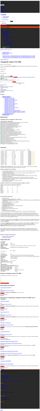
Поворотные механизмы (9, 42)
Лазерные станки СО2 (6, 376)
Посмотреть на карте (4, 393)
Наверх (1, 410)
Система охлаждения (5, 80)
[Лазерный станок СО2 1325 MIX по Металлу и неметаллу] (11, 353)
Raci (7, 38)
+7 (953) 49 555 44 (5, 16)
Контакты (2, 7)
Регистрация (4, 12)
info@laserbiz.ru (5, 17)
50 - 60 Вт (12, 77)
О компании (2, 6)
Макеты (3, 47)
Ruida (9, 76)
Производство (10, 121)
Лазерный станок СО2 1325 (9, 109)
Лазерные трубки (8, 36)
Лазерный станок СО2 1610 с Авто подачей (12, 110)
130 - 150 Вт (28, 77)
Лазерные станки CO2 (8, 49)
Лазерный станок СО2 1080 (9, 104)
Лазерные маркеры (5, 52)
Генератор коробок (5, 46)
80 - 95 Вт (19, 77)
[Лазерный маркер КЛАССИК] (6, 334)
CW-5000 (12, 236)
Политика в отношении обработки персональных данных (12, 381)
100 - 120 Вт (23, 77)
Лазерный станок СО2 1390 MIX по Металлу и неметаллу (15, 111)
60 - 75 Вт (15, 77)
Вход (3, 11)
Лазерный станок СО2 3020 (9, 98)
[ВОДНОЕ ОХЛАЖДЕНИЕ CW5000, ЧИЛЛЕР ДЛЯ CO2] (11, 343)
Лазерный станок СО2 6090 (9, 105)
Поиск (12, 21)
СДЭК (1, 85)
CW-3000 (14, 230)
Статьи (1, 9)
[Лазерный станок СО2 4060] (5, 304)
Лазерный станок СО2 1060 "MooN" (11, 103)
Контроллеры (7, 40)
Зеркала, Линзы (7, 41)
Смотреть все (7, 35)
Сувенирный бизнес (4, 121)
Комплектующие (5, 33)
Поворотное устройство (6, 237)
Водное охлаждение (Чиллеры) (10, 45)
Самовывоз (2, 91)
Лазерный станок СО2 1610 (9, 108)
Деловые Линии (3, 89)
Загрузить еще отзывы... (5, 283)
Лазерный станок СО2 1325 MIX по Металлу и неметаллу (15, 112)
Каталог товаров (3, 24)
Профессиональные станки (7, 32)
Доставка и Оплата (3, 8)
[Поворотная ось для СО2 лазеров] (6, 324)
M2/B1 (11, 76)
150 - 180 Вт (32, 77)
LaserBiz (1, 49)
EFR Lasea (8, 37)
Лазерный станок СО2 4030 (9, 99)
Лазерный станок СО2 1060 (9, 102)
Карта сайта (4, 379)
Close (1, 29)
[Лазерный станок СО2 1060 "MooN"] (7, 290)
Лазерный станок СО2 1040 (9, 101)
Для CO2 (8, 43)
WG (7, 39)
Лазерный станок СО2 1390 (9, 106)
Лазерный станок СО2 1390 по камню (11, 107)
